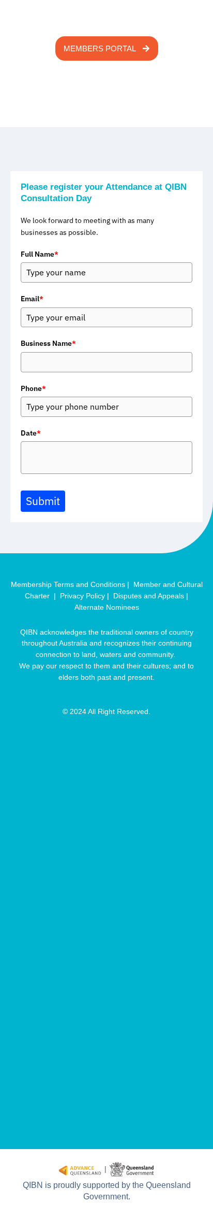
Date (31, 433)
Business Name (48, 343)
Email (32, 298)
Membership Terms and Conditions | (72, 585)
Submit (43, 501)
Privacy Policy (83, 596)
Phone (33, 388)
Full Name (39, 254)
